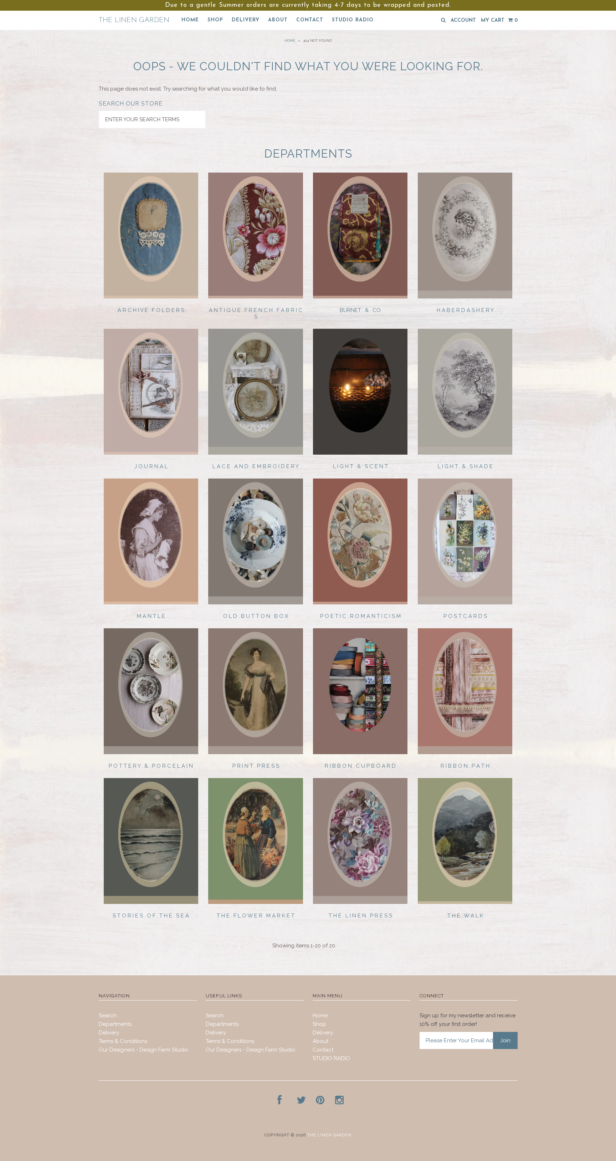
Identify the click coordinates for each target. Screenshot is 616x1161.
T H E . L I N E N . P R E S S (360, 915)
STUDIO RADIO (353, 20)
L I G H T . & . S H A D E (465, 466)
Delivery (246, 20)
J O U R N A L (151, 466)
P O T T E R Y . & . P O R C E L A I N (151, 766)
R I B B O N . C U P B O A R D (360, 766)
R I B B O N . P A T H (465, 766)
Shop (215, 20)
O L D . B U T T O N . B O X (255, 616)
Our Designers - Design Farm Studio (143, 1050)
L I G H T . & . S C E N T (360, 466)
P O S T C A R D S (465, 616)
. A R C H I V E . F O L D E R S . (151, 310)
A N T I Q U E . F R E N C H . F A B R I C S (255, 313)
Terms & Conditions (123, 1041)
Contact (309, 20)
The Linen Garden (134, 20)
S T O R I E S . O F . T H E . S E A (151, 915)
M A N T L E (151, 616)
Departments (115, 1024)
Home (190, 20)
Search (108, 1015)
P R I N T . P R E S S (255, 766)
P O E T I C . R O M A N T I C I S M (360, 616)
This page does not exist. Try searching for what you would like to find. (188, 89)
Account (463, 20)
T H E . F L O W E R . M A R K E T (255, 915)
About (278, 20)
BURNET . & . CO (360, 310)
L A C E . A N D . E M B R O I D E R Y (255, 466)
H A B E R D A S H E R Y (465, 310)
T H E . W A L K (465, 915)
